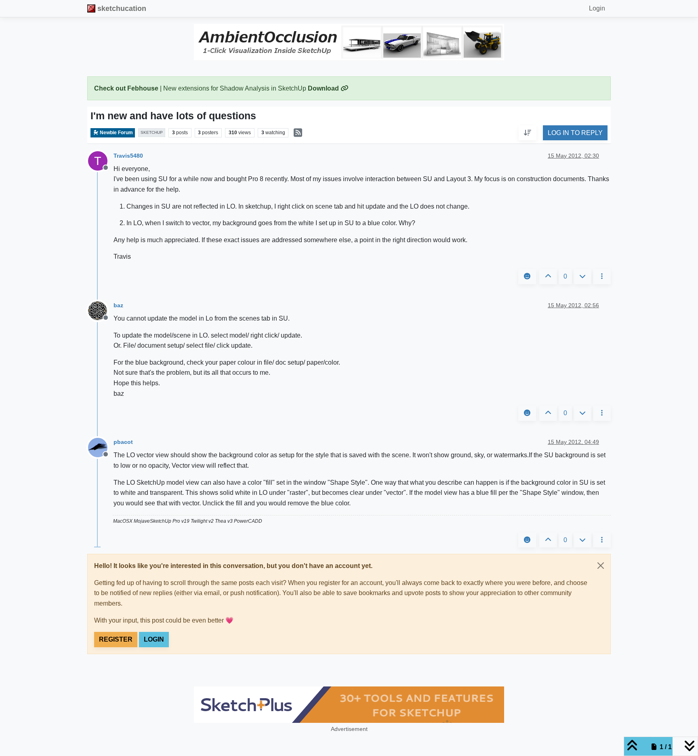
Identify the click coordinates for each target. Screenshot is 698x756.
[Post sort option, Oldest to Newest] (527, 133)
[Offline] (101, 310)
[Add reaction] (527, 276)
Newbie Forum (116, 132)
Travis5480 (128, 155)
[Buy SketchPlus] (349, 704)
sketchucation (121, 8)
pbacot (123, 442)
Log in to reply (575, 132)
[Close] (600, 565)
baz (118, 305)
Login (154, 639)
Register (115, 639)
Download (324, 88)
